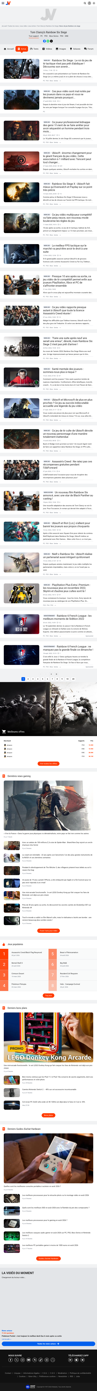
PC (41, 36)
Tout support (34, 36)
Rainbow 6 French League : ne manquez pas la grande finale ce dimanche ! (68, 648)
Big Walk (63, 963)
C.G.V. (52, 1373)
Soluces (76, 49)
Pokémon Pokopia (19, 984)
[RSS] (35, 1359)
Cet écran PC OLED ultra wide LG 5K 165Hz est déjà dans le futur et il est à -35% (53, 1102)
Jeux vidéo (23, 26)
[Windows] (82, 1359)
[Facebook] (10, 1359)
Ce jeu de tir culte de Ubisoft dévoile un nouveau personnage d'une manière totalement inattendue (68, 433)
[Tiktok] (41, 1359)
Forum (90, 49)
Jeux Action (32, 26)
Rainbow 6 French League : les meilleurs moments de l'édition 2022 (67, 617)
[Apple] (76, 1359)
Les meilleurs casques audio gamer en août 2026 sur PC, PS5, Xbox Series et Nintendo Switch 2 (56, 1234)
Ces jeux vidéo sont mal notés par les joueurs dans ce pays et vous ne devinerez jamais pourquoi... (66, 94)
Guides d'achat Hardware (48, 1259)
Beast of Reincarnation (69, 952)
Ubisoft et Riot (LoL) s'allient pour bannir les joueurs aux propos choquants (66, 525)
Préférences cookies (47, 1376)
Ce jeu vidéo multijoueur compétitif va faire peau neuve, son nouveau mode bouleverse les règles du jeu (67, 217)
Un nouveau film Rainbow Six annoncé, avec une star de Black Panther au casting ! (68, 495)
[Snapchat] (53, 1359)
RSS (71, 1376)
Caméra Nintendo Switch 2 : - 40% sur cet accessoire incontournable (49, 1089)
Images (62, 49)
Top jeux (48, 995)
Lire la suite (6, 1339)
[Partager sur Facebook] (44, 41)
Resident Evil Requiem (69, 974)
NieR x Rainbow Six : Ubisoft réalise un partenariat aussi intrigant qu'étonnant (67, 556)
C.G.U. (44, 1373)
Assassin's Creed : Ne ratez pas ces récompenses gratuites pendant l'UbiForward (67, 464)
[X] (16, 1359)
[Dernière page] (56, 674)
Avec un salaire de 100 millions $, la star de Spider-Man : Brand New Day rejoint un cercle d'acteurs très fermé (57, 843)
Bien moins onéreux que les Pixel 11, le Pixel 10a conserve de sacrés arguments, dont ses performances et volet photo (57, 1078)
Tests (35, 49)
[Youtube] (28, 1359)
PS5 (45, 36)
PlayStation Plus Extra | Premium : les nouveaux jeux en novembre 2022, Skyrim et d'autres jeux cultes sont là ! (66, 588)
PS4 (61, 36)
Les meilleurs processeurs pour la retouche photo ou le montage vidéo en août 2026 (55, 1195)
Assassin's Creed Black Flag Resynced (27, 952)
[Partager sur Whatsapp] (47, 41)
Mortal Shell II (17, 963)
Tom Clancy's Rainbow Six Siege (47, 26)
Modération (62, 1373)
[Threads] (47, 1359)
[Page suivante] (51, 674)
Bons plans (48, 1115)
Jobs (78, 1376)
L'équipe (17, 1373)
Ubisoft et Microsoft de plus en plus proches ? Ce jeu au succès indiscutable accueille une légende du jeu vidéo (67, 402)
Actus (23, 49)
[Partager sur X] (51, 41)
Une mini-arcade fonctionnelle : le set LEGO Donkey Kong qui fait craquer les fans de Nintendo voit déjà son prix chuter (55, 893)
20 (73, 679)
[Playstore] (70, 1359)
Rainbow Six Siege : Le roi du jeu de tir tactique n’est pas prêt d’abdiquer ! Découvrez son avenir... (67, 63)
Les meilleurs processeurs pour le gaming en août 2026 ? (44, 1220)
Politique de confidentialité (80, 1373)
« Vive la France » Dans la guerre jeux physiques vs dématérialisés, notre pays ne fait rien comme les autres (46, 833)
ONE (66, 36)
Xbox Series (53, 36)
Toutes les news (13, 26)
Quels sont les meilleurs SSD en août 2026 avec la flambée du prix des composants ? (55, 1208)
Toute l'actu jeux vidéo (48, 931)
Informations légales (31, 1373)
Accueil (4, 26)
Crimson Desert (18, 974)
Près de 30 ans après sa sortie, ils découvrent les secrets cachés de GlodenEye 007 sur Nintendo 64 (56, 906)
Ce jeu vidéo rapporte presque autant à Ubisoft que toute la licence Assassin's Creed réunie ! (64, 310)
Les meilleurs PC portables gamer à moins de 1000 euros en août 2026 (50, 1245)
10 (67, 679)
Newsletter (62, 1376)
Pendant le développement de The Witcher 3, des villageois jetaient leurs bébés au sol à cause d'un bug (56, 868)
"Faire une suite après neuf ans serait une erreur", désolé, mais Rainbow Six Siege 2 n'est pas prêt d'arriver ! (68, 341)
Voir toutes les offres (48, 764)
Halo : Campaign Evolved (70, 984)
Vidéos (49, 49)
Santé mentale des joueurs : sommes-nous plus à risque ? (63, 371)
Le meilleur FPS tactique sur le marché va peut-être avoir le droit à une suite (65, 248)
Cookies (22, 1376)
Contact (8, 1373)
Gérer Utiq (32, 1376)
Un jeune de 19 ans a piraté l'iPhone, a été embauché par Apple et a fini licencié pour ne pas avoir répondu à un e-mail (56, 881)
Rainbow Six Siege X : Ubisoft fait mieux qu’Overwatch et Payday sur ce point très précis (67, 187)
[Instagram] (22, 1359)
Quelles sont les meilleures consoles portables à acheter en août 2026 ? (32, 1186)
